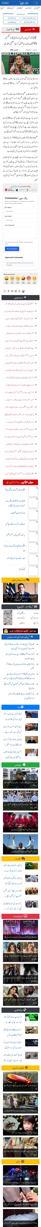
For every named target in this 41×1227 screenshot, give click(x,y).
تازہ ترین (28, 8)
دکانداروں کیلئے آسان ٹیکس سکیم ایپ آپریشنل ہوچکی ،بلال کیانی (19, 686)
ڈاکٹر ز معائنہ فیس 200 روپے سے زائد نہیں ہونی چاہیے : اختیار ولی (20, 656)
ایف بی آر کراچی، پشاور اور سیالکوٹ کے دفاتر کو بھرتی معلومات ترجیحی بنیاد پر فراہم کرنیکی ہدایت (19, 646)
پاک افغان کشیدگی (29, 22)
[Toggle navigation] (36, 3)
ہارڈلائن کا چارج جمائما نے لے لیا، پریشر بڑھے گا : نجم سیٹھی (20, 666)
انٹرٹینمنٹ (18, 916)
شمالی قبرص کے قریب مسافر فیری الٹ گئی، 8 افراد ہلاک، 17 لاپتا (12, 719)
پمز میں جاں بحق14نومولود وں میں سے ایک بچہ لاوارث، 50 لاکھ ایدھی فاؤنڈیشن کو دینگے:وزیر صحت (19, 676)
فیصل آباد (20, 613)
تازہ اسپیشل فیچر (19, 580)
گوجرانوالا (20, 618)
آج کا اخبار (20, 8)
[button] (5, 593)
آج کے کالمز (10, 8)
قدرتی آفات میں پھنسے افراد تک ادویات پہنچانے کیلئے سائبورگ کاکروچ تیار (12, 1060)
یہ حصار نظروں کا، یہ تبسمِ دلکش (15, 534)
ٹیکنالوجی (18, 1010)
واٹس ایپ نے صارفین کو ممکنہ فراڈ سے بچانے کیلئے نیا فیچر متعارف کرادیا (12, 1022)
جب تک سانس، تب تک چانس (15, 524)
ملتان (21, 623)
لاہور (35, 613)
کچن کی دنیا (22, 569)
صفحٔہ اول (37, 8)
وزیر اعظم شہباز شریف (29, 18)
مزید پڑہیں (18, 298)
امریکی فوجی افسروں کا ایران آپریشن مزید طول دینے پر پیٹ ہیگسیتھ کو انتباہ (12, 732)
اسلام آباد (33, 618)
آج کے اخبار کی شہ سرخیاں (18, 637)
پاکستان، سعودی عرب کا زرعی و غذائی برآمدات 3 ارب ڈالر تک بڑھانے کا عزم (12, 870)
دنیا (19, 707)
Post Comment (12, 249)
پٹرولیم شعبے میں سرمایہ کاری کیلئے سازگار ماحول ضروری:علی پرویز (21, 695)
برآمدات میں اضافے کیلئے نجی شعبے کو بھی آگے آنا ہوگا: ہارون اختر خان (12, 909)
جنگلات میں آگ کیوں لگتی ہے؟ (15, 489)
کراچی (35, 623)
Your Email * (8, 216)
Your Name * (8, 207)
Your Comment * (10, 225)
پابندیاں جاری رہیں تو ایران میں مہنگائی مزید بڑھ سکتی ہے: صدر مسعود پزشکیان (12, 744)
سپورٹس (18, 765)
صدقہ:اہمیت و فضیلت (18, 513)
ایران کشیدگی (12, 18)
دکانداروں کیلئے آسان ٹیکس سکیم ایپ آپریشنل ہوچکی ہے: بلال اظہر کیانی (12, 896)
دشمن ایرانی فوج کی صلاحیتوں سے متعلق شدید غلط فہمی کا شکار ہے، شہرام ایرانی (12, 757)
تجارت (18, 859)
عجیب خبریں (18, 1068)
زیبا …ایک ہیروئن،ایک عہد (16, 558)
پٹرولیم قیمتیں (12, 22)
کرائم (18, 1162)
